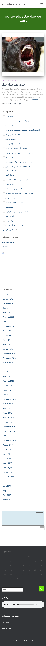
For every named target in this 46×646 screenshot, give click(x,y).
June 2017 (7, 486)
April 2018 (7, 459)
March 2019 (7, 413)
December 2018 (9, 427)
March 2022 (7, 312)
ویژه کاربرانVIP (8, 230)
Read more (35, 100)
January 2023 (8, 299)
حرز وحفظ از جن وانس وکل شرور (18, 166)
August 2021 (8, 331)
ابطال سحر (9, 116)
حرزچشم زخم (11, 170)
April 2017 (7, 495)
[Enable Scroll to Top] (41, 641)
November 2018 (9, 431)
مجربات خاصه (6, 246)
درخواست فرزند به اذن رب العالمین (17, 179)
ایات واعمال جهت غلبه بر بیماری (16, 148)
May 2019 (6, 408)
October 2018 (8, 436)
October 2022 (8, 308)
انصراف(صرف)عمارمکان (14, 144)
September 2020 (9, 358)
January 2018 (8, 472)
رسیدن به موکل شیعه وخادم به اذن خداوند (19, 193)
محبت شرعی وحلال (12, 221)
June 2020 (7, 372)
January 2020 (8, 386)
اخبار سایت (9, 125)
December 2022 (9, 303)
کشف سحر (9, 207)
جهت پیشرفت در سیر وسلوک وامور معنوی (20, 162)
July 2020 (6, 367)
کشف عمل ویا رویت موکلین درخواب (17, 211)
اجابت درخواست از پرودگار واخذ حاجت (18, 121)
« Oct (3, 582)
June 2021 (7, 335)
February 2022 (8, 317)
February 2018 (8, 468)
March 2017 (7, 500)
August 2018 (8, 445)
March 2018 (7, 463)
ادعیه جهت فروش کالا (12, 135)
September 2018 (9, 440)
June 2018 (7, 449)
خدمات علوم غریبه (8, 242)
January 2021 (8, 349)
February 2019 (8, 417)
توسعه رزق (9, 157)
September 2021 (9, 326)
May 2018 (6, 454)
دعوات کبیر (10, 184)
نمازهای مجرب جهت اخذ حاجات (16, 225)
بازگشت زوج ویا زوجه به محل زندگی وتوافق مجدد (22, 153)
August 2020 (8, 363)
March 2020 (7, 376)
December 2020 (9, 354)
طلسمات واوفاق (11, 198)
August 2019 (8, 404)
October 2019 (8, 395)
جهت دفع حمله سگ (13, 84)
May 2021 (6, 340)
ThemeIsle (31, 640)
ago (17, 104)
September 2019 (9, 399)
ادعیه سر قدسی (11, 139)
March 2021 (7, 345)
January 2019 (8, 422)
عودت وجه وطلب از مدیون (14, 202)
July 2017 (6, 481)
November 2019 (9, 390)
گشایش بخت (9, 216)
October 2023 (8, 294)
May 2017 (6, 491)
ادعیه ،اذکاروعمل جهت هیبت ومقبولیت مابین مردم (22, 130)
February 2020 (8, 381)
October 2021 (8, 322)
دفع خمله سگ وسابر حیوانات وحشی (12, 80)
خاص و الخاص (11, 175)
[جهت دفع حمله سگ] (23, 54)
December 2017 (9, 477)
